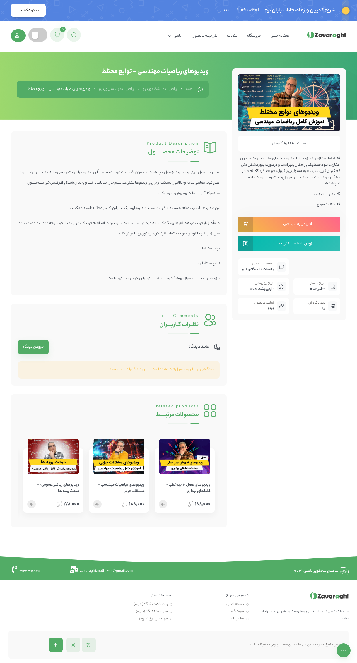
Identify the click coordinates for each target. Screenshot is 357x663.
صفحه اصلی (280, 36)
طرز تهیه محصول (204, 36)
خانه (189, 89)
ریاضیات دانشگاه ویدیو (160, 89)
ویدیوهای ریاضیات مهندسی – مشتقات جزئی (121, 488)
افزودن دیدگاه (33, 347)
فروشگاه (254, 36)
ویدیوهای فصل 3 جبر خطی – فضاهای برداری (188, 488)
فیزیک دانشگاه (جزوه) (152, 611)
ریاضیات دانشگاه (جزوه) (151, 604)
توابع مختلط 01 (209, 249)
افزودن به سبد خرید (297, 224)
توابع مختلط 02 (209, 263)
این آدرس (137, 278)
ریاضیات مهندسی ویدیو (116, 89)
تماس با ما (237, 619)
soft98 (96, 208)
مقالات (232, 36)
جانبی (178, 36)
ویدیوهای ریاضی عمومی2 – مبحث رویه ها (58, 488)
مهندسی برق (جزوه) (153, 619)
